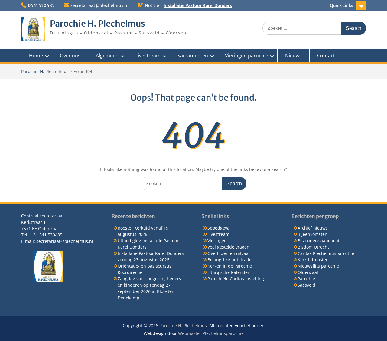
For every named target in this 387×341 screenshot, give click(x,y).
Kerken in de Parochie (229, 266)
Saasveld (306, 285)
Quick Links (341, 5)
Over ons (70, 55)
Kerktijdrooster (313, 259)
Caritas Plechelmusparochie (326, 253)
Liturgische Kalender (228, 272)
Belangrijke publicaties (230, 259)
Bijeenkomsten (312, 234)
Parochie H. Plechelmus (97, 23)
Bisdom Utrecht (313, 247)
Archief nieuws (313, 228)
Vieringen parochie (246, 55)
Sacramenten (192, 55)
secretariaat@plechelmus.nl (99, 5)
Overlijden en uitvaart (229, 253)
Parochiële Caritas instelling (235, 278)
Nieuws (293, 55)
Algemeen (107, 55)
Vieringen (217, 240)
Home (36, 55)
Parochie (306, 278)
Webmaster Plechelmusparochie (211, 333)
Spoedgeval (219, 228)
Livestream (148, 55)
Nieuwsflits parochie (318, 266)
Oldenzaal (308, 272)
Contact (326, 55)
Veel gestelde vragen (228, 247)
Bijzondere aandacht (319, 240)
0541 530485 (41, 5)
